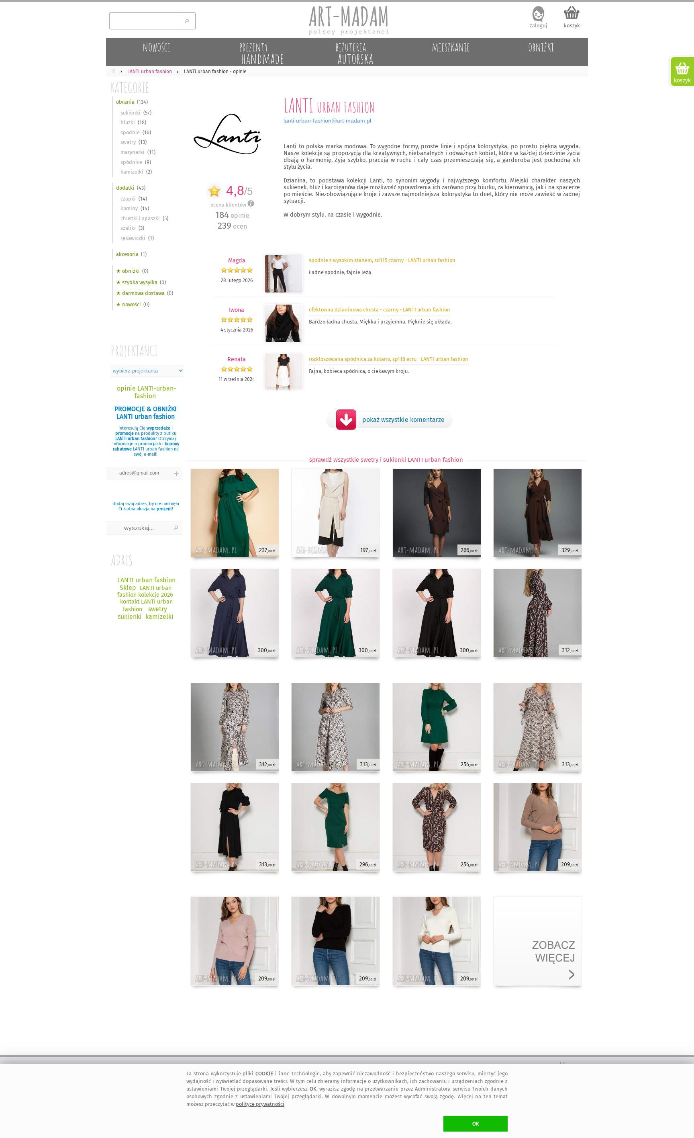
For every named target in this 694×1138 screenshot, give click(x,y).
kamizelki (131, 172)
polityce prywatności (260, 1104)
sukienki (130, 113)
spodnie (130, 132)
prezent (164, 509)
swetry (128, 142)
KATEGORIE (129, 87)
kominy (129, 208)
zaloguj (538, 26)
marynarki (132, 152)
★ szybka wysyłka (136, 282)
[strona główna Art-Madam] (347, 20)
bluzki (127, 122)
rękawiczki (132, 238)
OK (475, 1124)
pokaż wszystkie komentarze (403, 420)
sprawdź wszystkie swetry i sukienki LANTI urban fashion (386, 459)
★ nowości (128, 304)
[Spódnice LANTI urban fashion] (284, 390)
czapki (128, 199)
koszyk (572, 26)
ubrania (125, 102)
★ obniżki (128, 271)
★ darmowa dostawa (140, 293)
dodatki (125, 188)
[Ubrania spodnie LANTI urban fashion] (284, 291)
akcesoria (127, 254)
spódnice (131, 162)
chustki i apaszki (140, 218)
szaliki (128, 228)
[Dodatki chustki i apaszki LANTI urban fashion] (284, 341)
